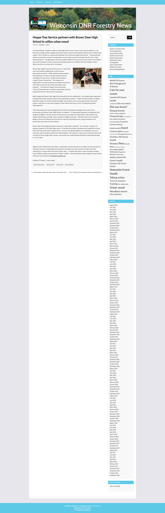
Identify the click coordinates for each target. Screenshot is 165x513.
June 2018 (113, 427)
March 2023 (113, 298)
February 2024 (114, 273)
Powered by (68, 506)
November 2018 (114, 416)
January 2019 (114, 412)
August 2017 (113, 450)
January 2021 (114, 357)
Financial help (116, 116)
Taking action (117, 177)
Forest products (116, 124)
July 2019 (113, 398)
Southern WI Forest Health (118, 165)
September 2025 (115, 230)
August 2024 (113, 259)
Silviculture (120, 154)
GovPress (74, 506)
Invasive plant (116, 131)
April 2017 (113, 459)
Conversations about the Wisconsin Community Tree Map (48, 173)
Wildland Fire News (115, 67)
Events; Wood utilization (117, 113)
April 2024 (113, 268)
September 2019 (115, 393)
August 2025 (113, 232)
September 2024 (115, 257)
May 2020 (113, 375)
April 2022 (113, 323)
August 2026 (113, 205)
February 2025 (114, 246)
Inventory (125, 131)
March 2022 (113, 325)
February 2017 (114, 464)
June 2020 (113, 373)
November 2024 (114, 253)
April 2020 (113, 377)
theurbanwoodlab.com (58, 156)
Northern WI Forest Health (119, 138)
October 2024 (114, 255)
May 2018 (113, 430)
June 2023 (113, 291)
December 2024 (114, 250)
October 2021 (114, 337)
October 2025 (114, 228)
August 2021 (113, 341)
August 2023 (113, 287)
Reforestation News (116, 60)
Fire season (114, 119)
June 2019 (113, 400)
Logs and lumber (113, 134)
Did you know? (50, 164)
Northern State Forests (116, 55)
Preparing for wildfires (119, 147)
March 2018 (113, 434)
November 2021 (114, 334)
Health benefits (115, 128)
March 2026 (113, 216)
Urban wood (60, 164)
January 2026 (114, 221)
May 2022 (113, 321)
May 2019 (113, 402)
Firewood (121, 119)
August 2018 (113, 423)
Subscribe (48, 2)
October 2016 (114, 473)
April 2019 (113, 405)
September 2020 (115, 366)
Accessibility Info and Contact (82, 508)
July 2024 (113, 262)
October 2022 (114, 309)
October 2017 (114, 446)
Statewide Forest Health (120, 172)
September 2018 (115, 421)
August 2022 (113, 314)
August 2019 (113, 396)
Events (121, 111)
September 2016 (115, 475)
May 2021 (113, 348)
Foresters (124, 122)
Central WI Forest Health (118, 99)
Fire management (127, 116)
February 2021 (114, 355)
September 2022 (115, 312)
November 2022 (114, 307)
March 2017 (113, 462)
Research (113, 154)
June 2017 (113, 455)
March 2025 (113, 243)
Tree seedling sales (123, 184)
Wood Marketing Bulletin (117, 69)
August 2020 (113, 368)
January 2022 (114, 330)
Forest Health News (115, 51)
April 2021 (113, 350)
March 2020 (113, 380)
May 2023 (113, 293)
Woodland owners (118, 191)
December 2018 (114, 414)
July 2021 (113, 343)
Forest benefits (115, 122)
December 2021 (114, 332)
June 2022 (113, 318)
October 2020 (114, 364)
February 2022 (114, 328)
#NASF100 (114, 81)
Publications (114, 152)
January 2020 (114, 384)
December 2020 (114, 359)
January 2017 (114, 466)
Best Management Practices (118, 85)
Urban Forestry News (39, 164)
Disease (114, 111)
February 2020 (114, 382)
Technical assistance (118, 181)
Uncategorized (114, 62)
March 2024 (113, 271)
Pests (112, 147)
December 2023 (114, 278)
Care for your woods (117, 92)
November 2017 (114, 443)
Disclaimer (39, 2)
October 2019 (114, 391)
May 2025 (113, 239)
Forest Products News (116, 53)
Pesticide (126, 144)
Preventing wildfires (117, 149)
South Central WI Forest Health (118, 159)
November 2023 (114, 280)
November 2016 (114, 471)
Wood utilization (69, 164)
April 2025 (113, 241)
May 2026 (113, 212)
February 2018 (114, 437)
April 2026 (113, 214)
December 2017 (114, 441)
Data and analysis (124, 103)
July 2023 (113, 289)
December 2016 (114, 468)
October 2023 (114, 282)
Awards (122, 81)
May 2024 (113, 266)
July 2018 (113, 425)
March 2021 (113, 352)
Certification (113, 103)
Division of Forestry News (117, 49)
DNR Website (58, 2)
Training (113, 184)
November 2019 (114, 389)
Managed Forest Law (125, 134)
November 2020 (114, 362)
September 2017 (115, 448)
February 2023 (114, 300)
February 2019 (114, 409)
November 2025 (114, 225)
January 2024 (114, 275)
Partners (114, 144)
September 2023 (115, 284)
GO (130, 37)
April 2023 (113, 296)
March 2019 (113, 407)
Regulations (122, 152)
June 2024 (113, 264)
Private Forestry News (116, 58)
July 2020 (113, 371)
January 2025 (114, 248)
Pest (121, 143)
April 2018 (113, 432)
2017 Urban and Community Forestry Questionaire (86, 172)
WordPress (83, 506)
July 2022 (113, 316)
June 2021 (113, 346)
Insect (124, 128)
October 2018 (114, 418)
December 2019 (114, 387)
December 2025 (114, 223)
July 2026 (113, 207)
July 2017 (113, 452)
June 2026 (113, 209)
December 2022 (114, 305)
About (32, 2)
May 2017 (113, 457)
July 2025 (113, 234)
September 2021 (115, 339)
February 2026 (114, 218)
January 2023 (114, 303)
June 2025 (113, 237)
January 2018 (114, 439)
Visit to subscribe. (115, 486)
